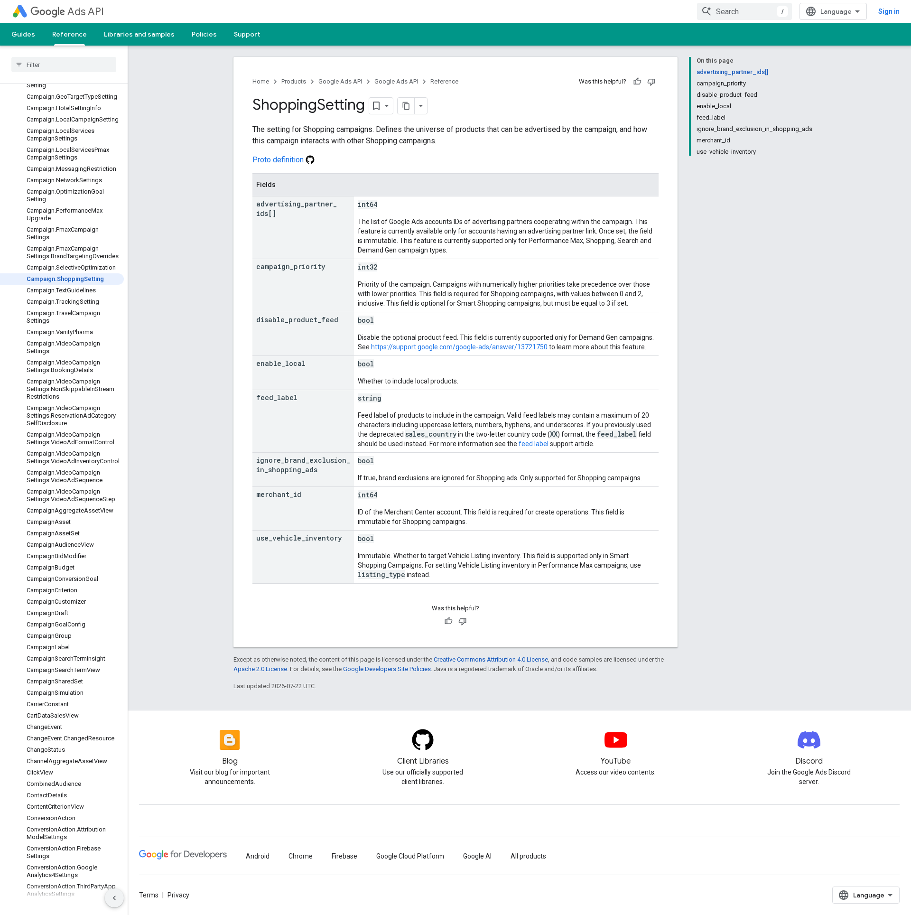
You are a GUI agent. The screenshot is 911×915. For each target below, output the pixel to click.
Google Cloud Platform (410, 856)
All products (528, 856)
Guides (23, 34)
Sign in (889, 11)
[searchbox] (63, 64)
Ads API (85, 11)
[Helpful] (637, 82)
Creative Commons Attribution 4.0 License (491, 659)
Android (258, 856)
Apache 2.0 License (260, 668)
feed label (533, 444)
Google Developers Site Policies (387, 668)
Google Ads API (340, 81)
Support (247, 34)
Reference (69, 34)
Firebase (344, 856)
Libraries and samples (139, 34)
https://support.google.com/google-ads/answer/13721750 (459, 347)
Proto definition (279, 159)
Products (293, 81)
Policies (204, 34)
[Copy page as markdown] (406, 106)
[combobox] (744, 11)
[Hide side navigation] (114, 897)
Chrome (300, 856)
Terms (148, 895)
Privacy (178, 895)
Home (260, 81)
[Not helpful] (651, 82)
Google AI (477, 856)
